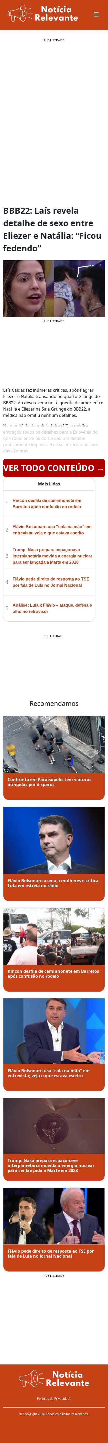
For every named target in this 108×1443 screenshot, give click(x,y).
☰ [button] (96, 14)
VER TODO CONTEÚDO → (54, 467)
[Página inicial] (54, 1379)
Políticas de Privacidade (54, 1398)
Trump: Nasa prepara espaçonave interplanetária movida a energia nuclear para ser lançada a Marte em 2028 (52, 556)
